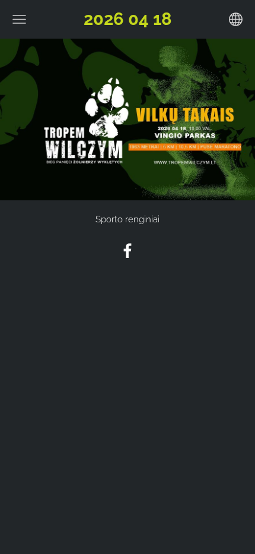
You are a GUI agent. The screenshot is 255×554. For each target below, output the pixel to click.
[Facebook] (127, 251)
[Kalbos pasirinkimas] (235, 19)
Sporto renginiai (127, 219)
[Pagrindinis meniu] (19, 19)
